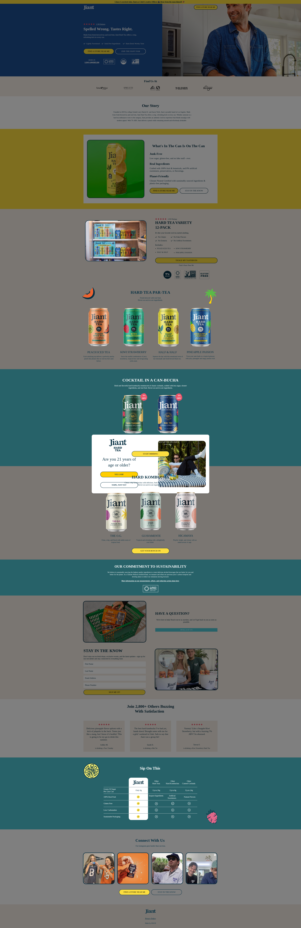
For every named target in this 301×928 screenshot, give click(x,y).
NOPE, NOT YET (119, 485)
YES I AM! (119, 474)
